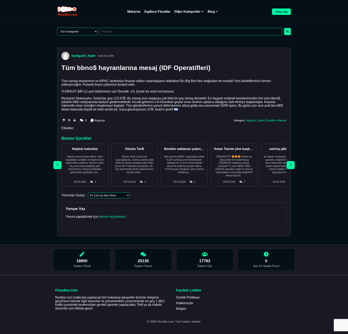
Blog (211, 11)
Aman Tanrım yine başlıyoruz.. (237, 149)
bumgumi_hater (83, 55)
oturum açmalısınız (112, 216)
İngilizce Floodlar (157, 11)
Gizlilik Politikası (188, 297)
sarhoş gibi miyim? (283, 149)
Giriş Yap (281, 11)
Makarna (133, 11)
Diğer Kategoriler (187, 11)
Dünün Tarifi (134, 149)
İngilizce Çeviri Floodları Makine (266, 120)
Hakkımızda (184, 303)
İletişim (181, 308)
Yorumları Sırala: (73, 195)
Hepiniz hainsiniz (85, 149)
